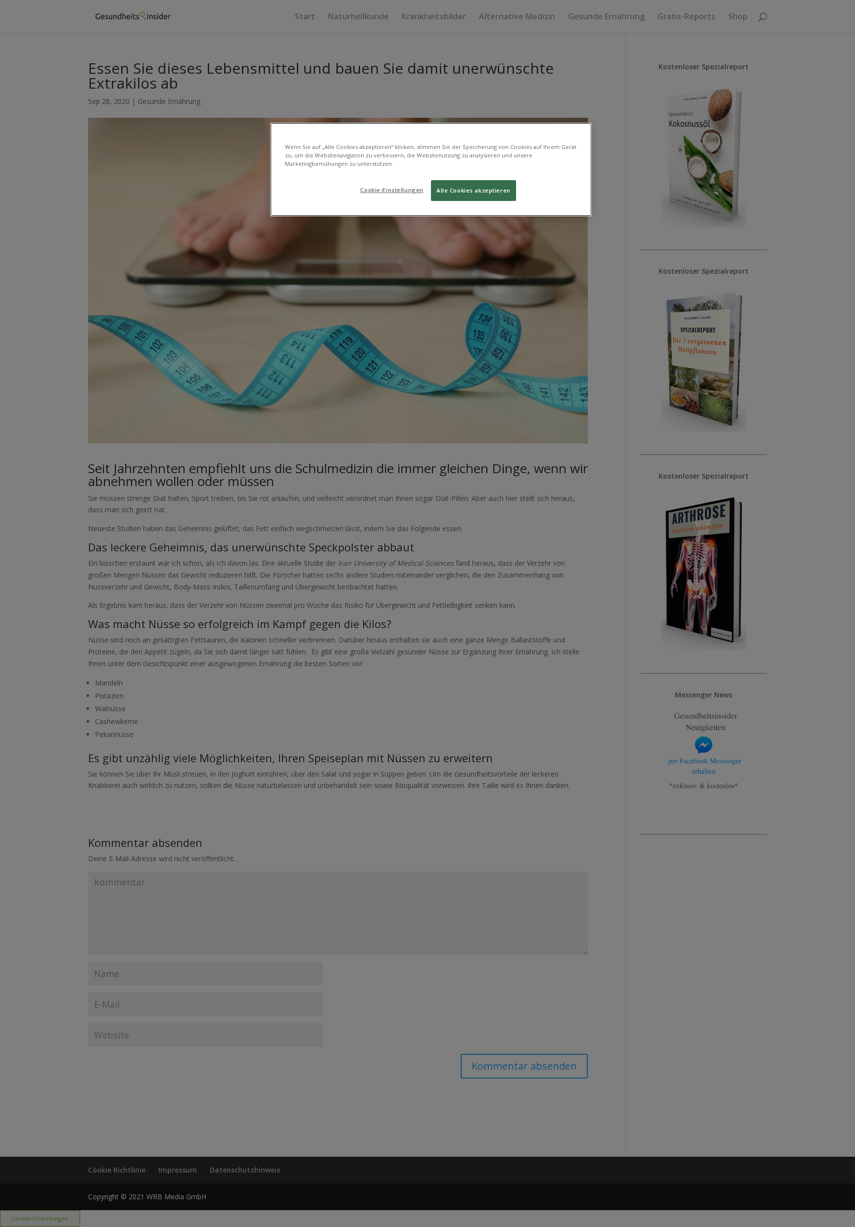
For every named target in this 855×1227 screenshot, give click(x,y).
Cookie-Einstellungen (391, 190)
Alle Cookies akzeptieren (473, 190)
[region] (431, 169)
